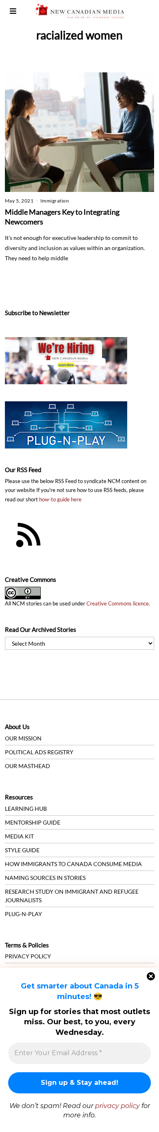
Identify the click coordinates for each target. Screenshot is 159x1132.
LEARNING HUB (26, 808)
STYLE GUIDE (22, 850)
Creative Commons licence (117, 604)
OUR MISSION (23, 738)
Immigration (54, 201)
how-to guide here (60, 499)
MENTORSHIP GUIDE (32, 822)
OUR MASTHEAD (27, 765)
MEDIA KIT (19, 836)
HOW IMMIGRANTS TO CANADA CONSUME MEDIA (73, 863)
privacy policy (117, 1106)
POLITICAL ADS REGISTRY (39, 752)
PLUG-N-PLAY (23, 913)
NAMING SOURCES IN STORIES (45, 877)
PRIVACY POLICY (28, 956)
